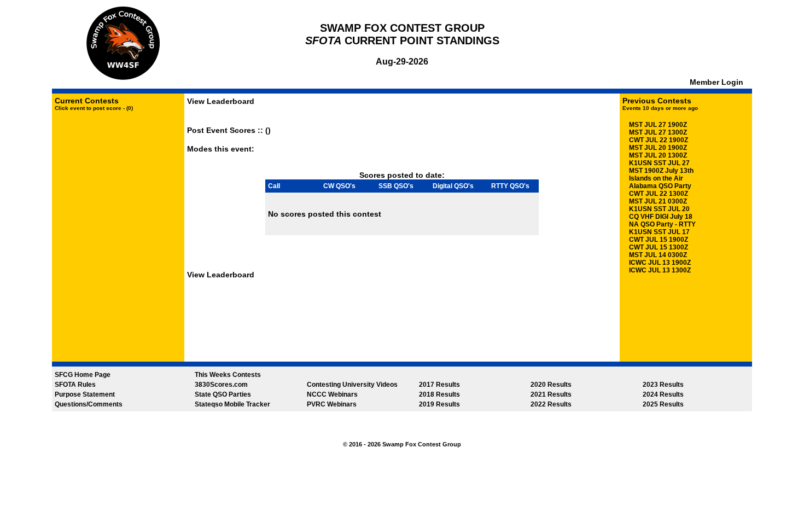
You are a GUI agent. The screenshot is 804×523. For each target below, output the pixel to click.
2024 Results (663, 394)
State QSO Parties (223, 394)
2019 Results (439, 404)
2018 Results (439, 394)
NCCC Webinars (332, 394)
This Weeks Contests (228, 375)
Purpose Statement (85, 394)
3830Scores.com (221, 384)
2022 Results (551, 404)
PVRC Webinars (332, 404)
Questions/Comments (89, 404)
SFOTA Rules (75, 384)
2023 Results (663, 384)
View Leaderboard (220, 101)
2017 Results (439, 384)
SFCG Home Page (82, 375)
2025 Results (663, 404)
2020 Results (551, 384)
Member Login (717, 82)
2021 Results (551, 394)
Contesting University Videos (352, 384)
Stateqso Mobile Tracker (232, 404)
